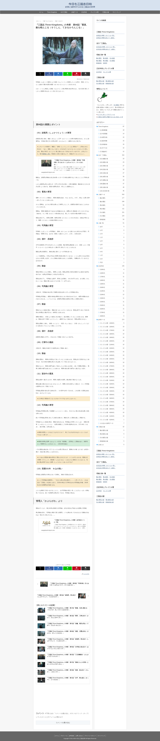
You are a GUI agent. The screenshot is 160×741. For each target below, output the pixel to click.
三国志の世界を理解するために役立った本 (110, 117)
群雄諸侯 (99, 63)
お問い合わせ (79, 735)
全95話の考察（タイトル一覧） (105, 35)
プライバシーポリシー (90, 735)
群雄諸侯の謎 (110, 83)
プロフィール (64, 735)
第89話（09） (46, 154)
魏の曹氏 (99, 58)
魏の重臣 (99, 60)
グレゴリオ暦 (107, 72)
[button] (85, 74)
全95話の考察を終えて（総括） (105, 38)
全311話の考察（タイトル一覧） (106, 47)
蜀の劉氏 (105, 58)
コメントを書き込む (63, 722)
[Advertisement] (63, 106)
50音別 (105, 63)
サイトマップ (101, 735)
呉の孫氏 (112, 58)
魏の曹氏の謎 (100, 81)
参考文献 (71, 735)
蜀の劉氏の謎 (110, 81)
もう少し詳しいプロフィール (106, 114)
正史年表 (99, 72)
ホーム (57, 735)
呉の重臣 (112, 60)
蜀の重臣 (105, 60)
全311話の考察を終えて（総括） (106, 49)
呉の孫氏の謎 (100, 83)
